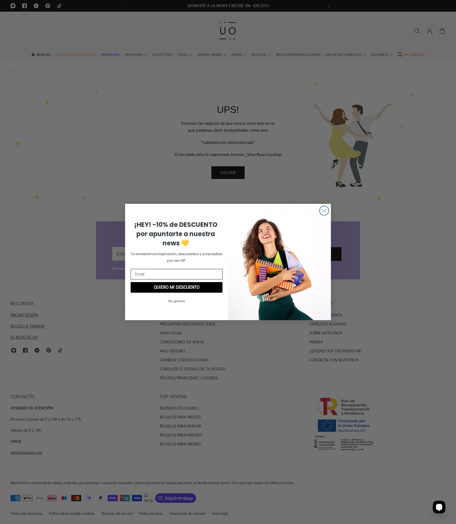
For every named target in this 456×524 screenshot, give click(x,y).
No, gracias (176, 301)
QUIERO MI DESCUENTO (177, 287)
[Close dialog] (324, 210)
